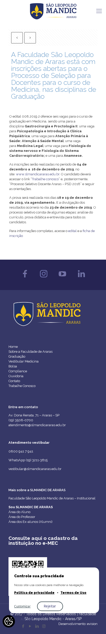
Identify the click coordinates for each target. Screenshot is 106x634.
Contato (14, 381)
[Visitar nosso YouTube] (62, 279)
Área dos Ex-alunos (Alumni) (30, 522)
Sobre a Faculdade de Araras (30, 351)
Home (13, 347)
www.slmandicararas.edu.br (37, 174)
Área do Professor (21, 517)
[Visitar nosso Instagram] (43, 279)
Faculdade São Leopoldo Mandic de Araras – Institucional (51, 498)
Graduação (16, 356)
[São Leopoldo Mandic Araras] (53, 11)
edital (72, 231)
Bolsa (12, 366)
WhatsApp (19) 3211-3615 (28, 460)
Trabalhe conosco (45, 179)
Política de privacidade (34, 593)
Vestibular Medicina (23, 361)
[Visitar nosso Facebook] (25, 279)
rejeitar (50, 606)
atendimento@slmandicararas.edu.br (37, 425)
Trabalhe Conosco (22, 386)
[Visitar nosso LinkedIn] (81, 279)
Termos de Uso (73, 593)
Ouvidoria (15, 376)
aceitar (26, 619)
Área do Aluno (19, 512)
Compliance (17, 371)
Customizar (22, 606)
